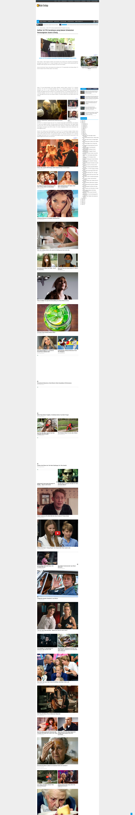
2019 (82, 203)
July (83, 129)
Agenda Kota (50, 21)
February (84, 134)
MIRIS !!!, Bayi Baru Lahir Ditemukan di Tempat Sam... (90, 189)
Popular (89, 88)
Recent (83, 88)
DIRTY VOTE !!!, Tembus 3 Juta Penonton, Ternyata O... (89, 179)
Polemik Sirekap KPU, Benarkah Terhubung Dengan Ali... (89, 161)
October (83, 125)
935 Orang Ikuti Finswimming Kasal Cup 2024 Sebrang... (90, 146)
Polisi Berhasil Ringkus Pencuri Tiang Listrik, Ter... (89, 144)
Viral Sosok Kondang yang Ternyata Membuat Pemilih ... (90, 159)
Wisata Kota (56, 21)
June (83, 130)
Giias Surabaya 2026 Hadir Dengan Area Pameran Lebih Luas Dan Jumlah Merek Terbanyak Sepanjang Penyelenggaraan (91, 97)
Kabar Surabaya (43, 21)
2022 (82, 200)
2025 (82, 121)
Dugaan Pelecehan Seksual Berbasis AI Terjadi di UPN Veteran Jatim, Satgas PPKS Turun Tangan (91, 92)
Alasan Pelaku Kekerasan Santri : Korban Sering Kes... (90, 138)
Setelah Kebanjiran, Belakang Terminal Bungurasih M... (88, 150)
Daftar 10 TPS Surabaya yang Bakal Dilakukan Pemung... (90, 167)
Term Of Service (77, 1)
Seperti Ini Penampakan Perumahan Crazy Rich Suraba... (90, 163)
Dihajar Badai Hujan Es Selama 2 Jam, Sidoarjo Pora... (90, 142)
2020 (82, 202)
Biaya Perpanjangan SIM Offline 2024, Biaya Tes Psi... (89, 187)
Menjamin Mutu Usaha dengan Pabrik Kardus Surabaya (90, 171)
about (59, 1)
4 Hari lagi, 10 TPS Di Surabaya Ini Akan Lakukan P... (89, 157)
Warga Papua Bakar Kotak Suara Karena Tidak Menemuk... (90, 175)
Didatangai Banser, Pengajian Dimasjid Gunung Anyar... (89, 151)
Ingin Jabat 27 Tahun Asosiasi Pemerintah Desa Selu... (89, 192)
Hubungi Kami (64, 1)
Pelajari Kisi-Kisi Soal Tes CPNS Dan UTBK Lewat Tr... (89, 165)
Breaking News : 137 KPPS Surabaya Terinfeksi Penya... (90, 169)
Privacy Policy (70, 1)
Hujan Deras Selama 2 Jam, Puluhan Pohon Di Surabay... (90, 181)
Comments (95, 88)
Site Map (88, 1)
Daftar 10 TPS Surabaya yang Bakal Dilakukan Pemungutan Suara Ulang (57, 58)
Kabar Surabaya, (51, 34)
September (84, 126)
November (84, 124)
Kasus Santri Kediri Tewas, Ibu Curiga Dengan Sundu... (90, 140)
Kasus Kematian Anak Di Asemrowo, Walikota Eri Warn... (90, 185)
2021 (82, 201)
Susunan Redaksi (95, 1)
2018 (82, 204)
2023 (82, 199)
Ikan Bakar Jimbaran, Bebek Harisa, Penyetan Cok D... (90, 183)
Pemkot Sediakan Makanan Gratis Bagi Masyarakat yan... (89, 191)
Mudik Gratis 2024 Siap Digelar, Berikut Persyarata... (89, 136)
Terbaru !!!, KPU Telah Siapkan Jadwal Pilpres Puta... (89, 155)
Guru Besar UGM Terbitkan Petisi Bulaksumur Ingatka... (90, 196)
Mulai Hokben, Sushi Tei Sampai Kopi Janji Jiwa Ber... (90, 177)
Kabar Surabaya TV (79, 21)
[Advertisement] (79, 11)
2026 (82, 120)
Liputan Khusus (71, 21)
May (83, 131)
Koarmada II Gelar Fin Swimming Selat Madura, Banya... (88, 148)
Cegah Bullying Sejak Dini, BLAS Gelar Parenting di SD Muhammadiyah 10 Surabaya (73, 24)
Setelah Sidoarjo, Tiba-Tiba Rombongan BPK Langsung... (90, 194)
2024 (82, 122)
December (84, 123)
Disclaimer (83, 1)
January (83, 197)
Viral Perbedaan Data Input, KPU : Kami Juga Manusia (89, 173)
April (83, 132)
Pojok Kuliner (63, 21)
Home (55, 1)
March (83, 133)
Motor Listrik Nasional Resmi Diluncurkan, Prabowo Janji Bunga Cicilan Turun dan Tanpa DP (90, 108)
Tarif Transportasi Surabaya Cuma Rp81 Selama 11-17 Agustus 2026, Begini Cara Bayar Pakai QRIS (91, 113)
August (83, 128)
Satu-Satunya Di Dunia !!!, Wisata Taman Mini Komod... (90, 153)
